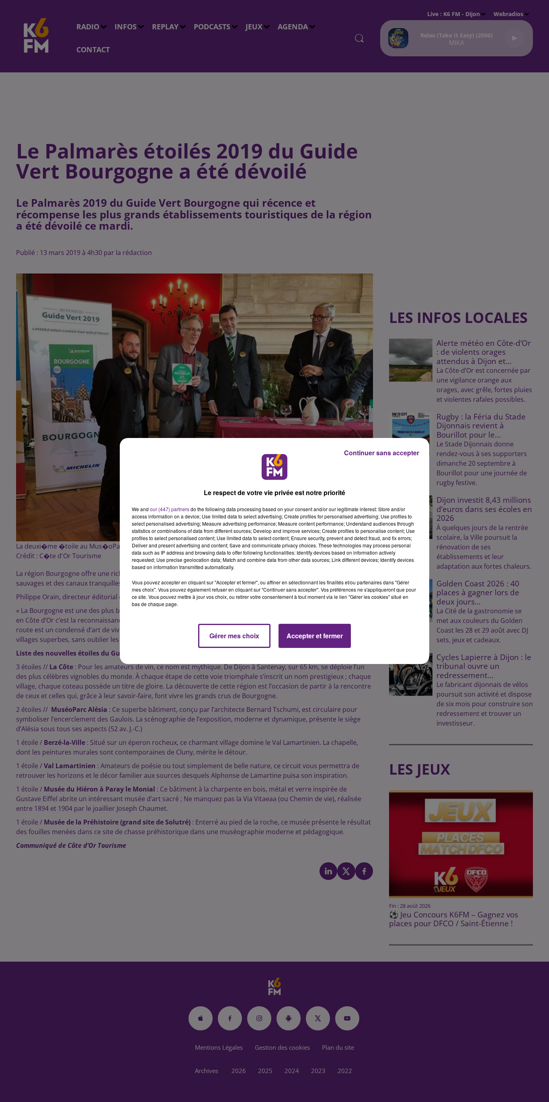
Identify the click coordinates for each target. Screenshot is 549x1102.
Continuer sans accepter (381, 452)
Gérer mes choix (234, 635)
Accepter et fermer (315, 635)
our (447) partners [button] (169, 509)
